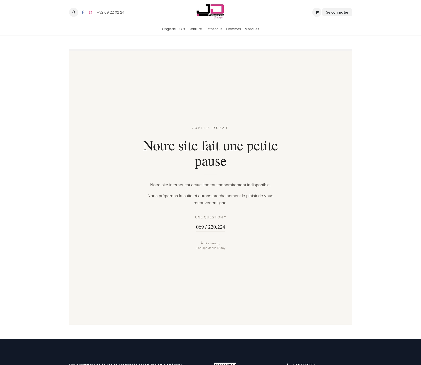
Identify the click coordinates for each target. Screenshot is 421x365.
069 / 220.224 (210, 226)
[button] (73, 12)
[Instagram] (90, 12)
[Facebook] (82, 12)
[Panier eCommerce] (316, 12)
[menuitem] (169, 29)
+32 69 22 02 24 (111, 12)
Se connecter (337, 12)
